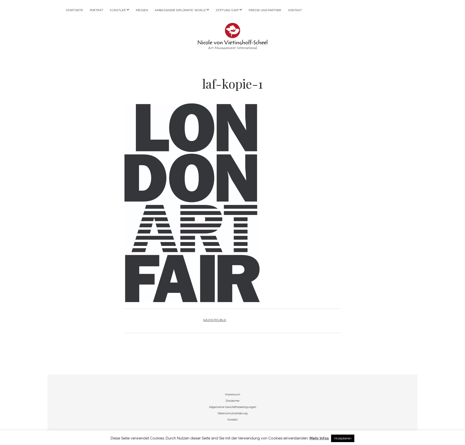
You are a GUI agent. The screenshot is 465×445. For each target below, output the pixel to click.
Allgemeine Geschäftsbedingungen (232, 407)
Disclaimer (233, 400)
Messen (142, 10)
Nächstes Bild (214, 320)
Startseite (74, 10)
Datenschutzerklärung (233, 413)
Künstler (118, 10)
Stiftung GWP (227, 10)
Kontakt (295, 10)
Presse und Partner (265, 10)
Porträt (96, 10)
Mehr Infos (319, 438)
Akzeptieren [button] (342, 438)
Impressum (232, 394)
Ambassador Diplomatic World (180, 10)
